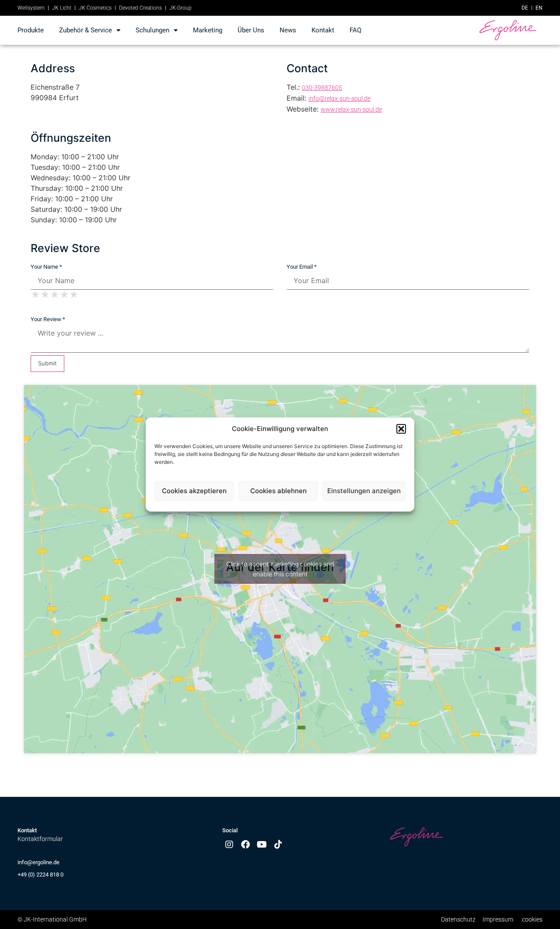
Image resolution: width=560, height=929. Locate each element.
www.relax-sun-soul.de (351, 109)
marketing (207, 30)
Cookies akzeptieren (194, 491)
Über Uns (251, 30)
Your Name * (46, 266)
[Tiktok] (278, 845)
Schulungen (152, 30)
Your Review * (48, 319)
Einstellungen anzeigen (364, 491)
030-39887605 (322, 87)
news (288, 30)
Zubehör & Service (85, 30)
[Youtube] (262, 845)
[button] (401, 428)
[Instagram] (229, 845)
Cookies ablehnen (278, 491)
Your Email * (302, 266)
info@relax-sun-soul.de (339, 98)
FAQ (355, 30)
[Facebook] (245, 845)
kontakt (323, 30)
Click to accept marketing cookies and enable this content (280, 569)
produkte (31, 30)
